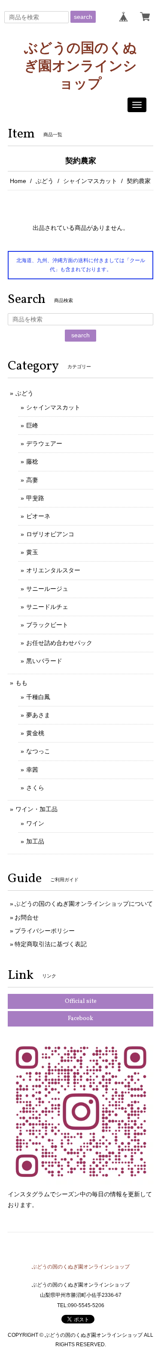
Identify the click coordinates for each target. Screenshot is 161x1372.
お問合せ (27, 917)
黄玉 (32, 552)
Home (18, 180)
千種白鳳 (38, 697)
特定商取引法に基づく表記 (51, 944)
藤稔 (32, 461)
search (83, 16)
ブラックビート (47, 624)
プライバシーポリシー (45, 930)
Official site (81, 1001)
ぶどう (45, 180)
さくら (35, 787)
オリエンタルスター (53, 570)
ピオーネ (38, 516)
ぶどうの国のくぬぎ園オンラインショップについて (84, 903)
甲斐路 (35, 498)
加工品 (35, 841)
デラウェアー (44, 443)
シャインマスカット (90, 180)
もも (21, 682)
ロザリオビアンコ (50, 534)
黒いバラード (44, 660)
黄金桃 (35, 733)
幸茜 (32, 769)
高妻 (32, 480)
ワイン (35, 823)
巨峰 (32, 425)
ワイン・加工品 (36, 809)
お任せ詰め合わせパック (59, 642)
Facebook (80, 1018)
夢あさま (38, 715)
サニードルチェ (47, 606)
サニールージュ (47, 588)
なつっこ (38, 751)
